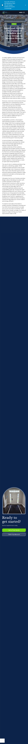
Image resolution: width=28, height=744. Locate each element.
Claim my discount (14, 534)
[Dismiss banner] (25, 5)
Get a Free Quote (14, 530)
